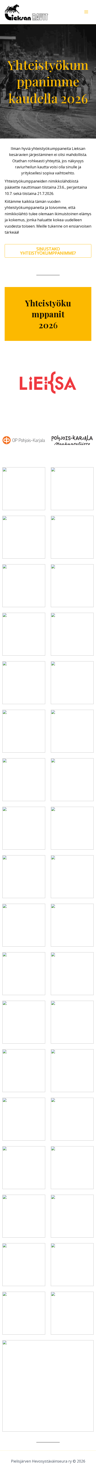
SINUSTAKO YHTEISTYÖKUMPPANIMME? (48, 251)
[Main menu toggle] (86, 12)
